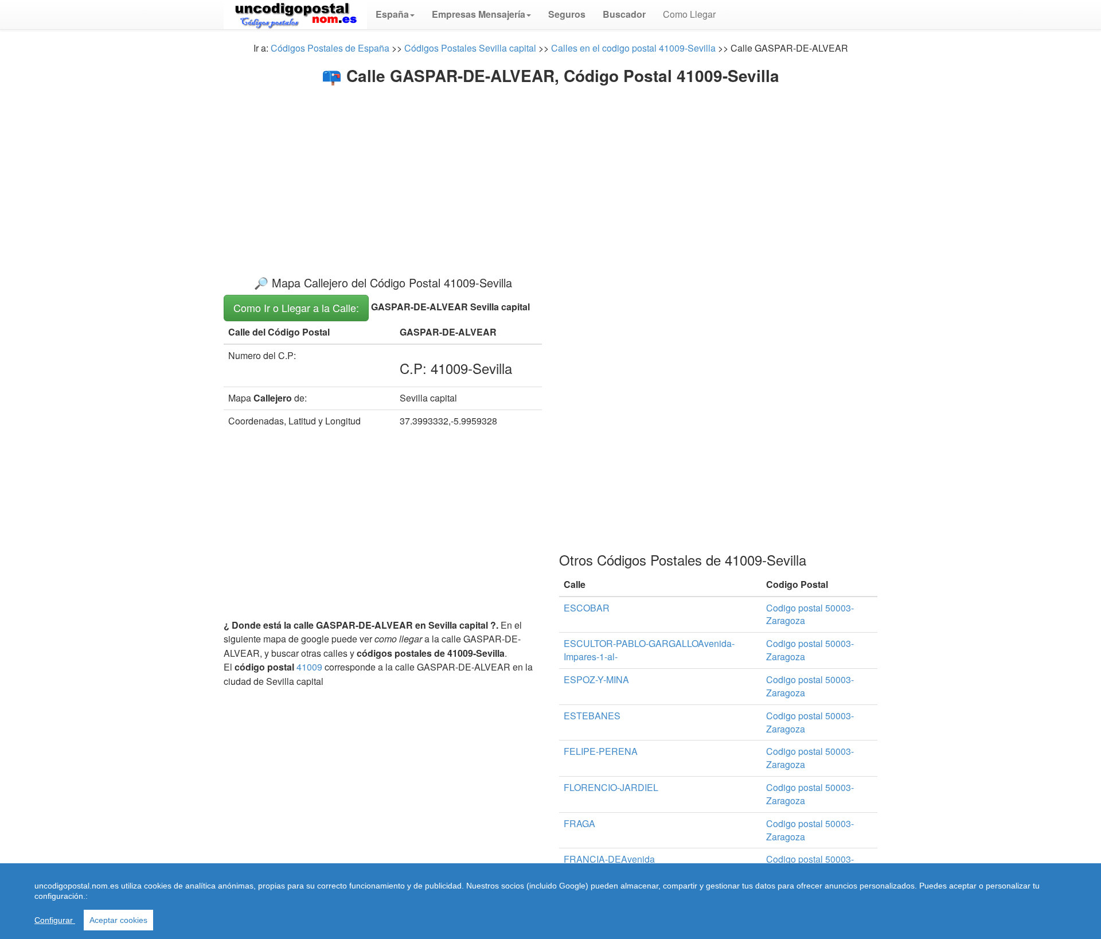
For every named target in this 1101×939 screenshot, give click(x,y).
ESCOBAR (587, 607)
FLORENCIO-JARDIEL (611, 787)
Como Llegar (689, 14)
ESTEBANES (592, 715)
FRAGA (579, 823)
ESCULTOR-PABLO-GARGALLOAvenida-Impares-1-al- (649, 650)
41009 (309, 666)
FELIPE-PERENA (601, 751)
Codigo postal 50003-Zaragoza (810, 614)
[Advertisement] (550, 171)
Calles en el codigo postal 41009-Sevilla (633, 47)
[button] (395, 14)
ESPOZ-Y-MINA (596, 679)
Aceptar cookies (118, 920)
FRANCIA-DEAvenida (609, 859)
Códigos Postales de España (330, 47)
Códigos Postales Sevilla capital (470, 47)
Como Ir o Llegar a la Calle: (296, 307)
